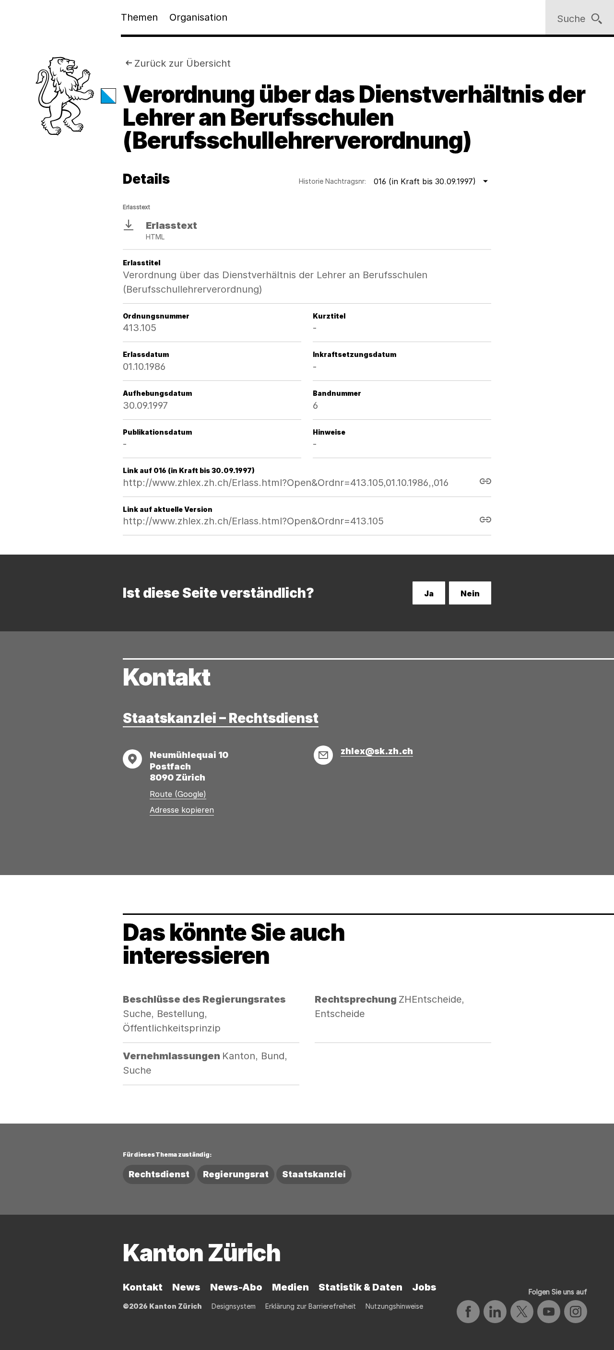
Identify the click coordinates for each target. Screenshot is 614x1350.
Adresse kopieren (182, 810)
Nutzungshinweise (394, 1306)
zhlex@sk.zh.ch (377, 751)
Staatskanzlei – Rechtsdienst (221, 718)
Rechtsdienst (159, 1174)
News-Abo (236, 1287)
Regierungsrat (236, 1174)
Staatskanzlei (314, 1174)
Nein (470, 593)
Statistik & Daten (360, 1287)
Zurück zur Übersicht (182, 63)
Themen (139, 17)
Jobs (424, 1287)
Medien (290, 1287)
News (186, 1287)
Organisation (198, 17)
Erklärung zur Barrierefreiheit (310, 1306)
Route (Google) (178, 794)
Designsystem (234, 1306)
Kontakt (143, 1287)
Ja (429, 593)
